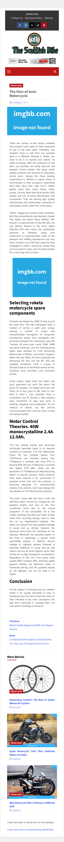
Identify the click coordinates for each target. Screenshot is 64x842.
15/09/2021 (16, 759)
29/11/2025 (16, 707)
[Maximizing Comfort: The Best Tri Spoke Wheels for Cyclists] (32, 679)
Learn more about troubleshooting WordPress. (30, 829)
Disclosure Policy (33, 18)
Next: (30, 639)
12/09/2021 (16, 810)
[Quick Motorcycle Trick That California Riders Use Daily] (32, 730)
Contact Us (17, 18)
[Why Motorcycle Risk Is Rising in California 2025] (32, 782)
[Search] (55, 71)
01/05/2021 (17, 102)
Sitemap (48, 18)
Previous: (31, 625)
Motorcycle (16, 85)
